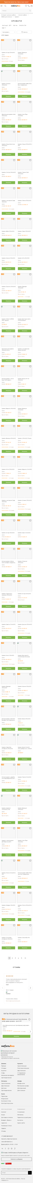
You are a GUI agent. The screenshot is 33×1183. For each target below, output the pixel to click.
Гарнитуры (4, 1096)
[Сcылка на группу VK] (2, 1149)
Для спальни (21, 1090)
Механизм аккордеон (7, 1075)
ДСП (10, 25)
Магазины (20, 1115)
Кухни (3, 1094)
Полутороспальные (23, 1068)
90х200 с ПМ (22, 25)
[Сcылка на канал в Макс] (9, 1149)
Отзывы (3, 1131)
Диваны (3, 1063)
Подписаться (30, 1173)
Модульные (4, 1098)
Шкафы (19, 1081)
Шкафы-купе (21, 1083)
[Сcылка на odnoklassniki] (5, 1149)
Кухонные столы (6, 1101)
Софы (3, 1073)
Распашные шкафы (23, 1086)
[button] (7, 49)
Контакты (20, 1120)
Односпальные (21, 1066)
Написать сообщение (16, 1159)
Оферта (3, 1128)
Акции (3, 1115)
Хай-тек (15, 25)
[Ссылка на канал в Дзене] (12, 1149)
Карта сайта (21, 1123)
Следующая (25, 958)
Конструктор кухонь (7, 1103)
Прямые (3, 1066)
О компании (20, 1112)
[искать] (30, 10)
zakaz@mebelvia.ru (6, 1141)
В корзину (8, 65)
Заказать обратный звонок (9, 1139)
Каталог (3, 1112)
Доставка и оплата (7, 1117)
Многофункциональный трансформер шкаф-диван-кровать (16, 1001)
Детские (3, 1088)
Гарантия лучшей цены (24, 1117)
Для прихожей (21, 1088)
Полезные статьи (6, 1125)
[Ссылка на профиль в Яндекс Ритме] (15, 1149)
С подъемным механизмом (21, 1073)
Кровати (20, 1063)
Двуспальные (21, 1070)
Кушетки (3, 1070)
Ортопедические (6, 1077)
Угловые (3, 1068)
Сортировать (5, 32)
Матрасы (4, 1081)
